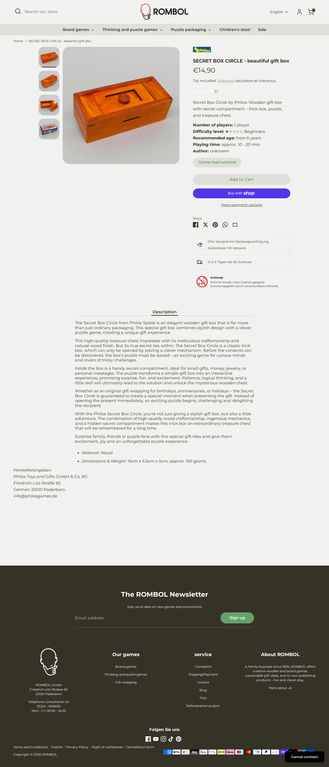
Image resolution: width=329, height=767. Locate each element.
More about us (280, 688)
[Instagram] (163, 739)
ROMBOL (49, 754)
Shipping (225, 81)
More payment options (241, 205)
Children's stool (235, 29)
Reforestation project (203, 706)
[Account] (299, 11)
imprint (57, 747)
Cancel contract (304, 757)
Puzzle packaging (189, 29)
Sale (262, 29)
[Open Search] (17, 11)
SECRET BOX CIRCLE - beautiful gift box (59, 41)
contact (203, 682)
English (276, 12)
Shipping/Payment (203, 674)
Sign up (237, 617)
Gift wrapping (126, 682)
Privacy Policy (77, 747)
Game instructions (217, 162)
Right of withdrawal (107, 747)
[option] (121, 107)
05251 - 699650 (48, 706)
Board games (76, 29)
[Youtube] (155, 739)
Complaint (203, 667)
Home (18, 41)
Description (165, 311)
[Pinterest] (178, 739)
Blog (203, 690)
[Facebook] (148, 739)
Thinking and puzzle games (131, 29)
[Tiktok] (171, 739)
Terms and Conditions (30, 747)
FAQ (203, 698)
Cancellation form (140, 747)
